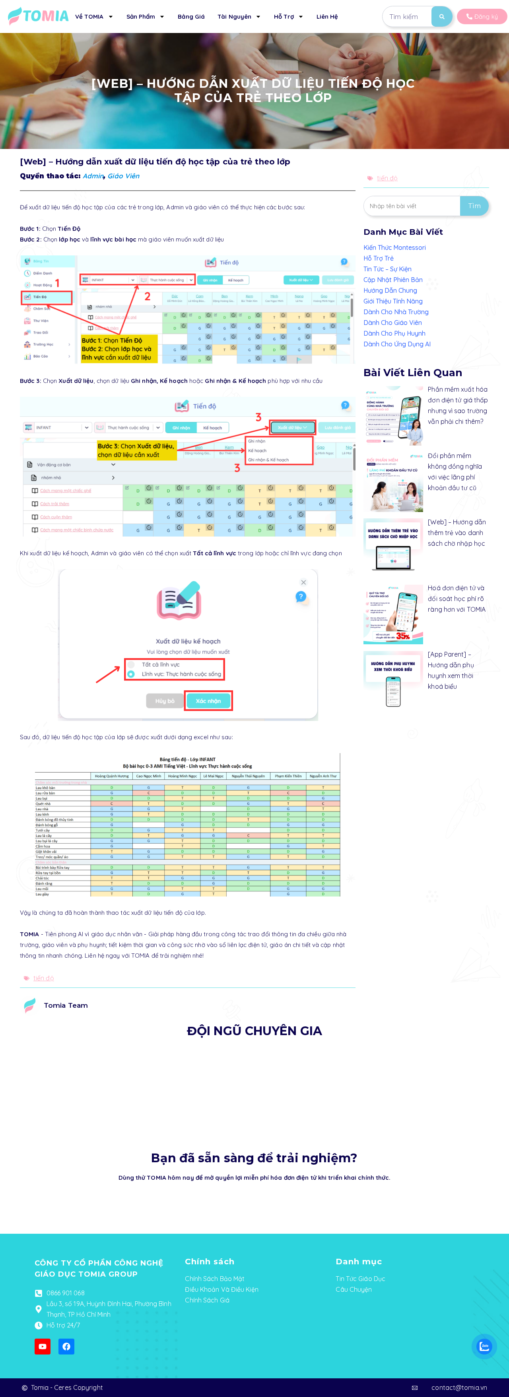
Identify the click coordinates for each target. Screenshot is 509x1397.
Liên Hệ (327, 16)
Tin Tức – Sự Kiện (387, 269)
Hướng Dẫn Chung (390, 290)
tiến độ (43, 978)
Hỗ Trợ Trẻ (378, 258)
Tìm (474, 206)
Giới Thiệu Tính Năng (393, 301)
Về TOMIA (89, 16)
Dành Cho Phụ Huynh (394, 333)
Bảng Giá (191, 16)
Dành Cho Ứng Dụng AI (397, 344)
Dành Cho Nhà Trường (396, 312)
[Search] (442, 16)
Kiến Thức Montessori (394, 247)
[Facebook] (66, 1346)
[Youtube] (43, 1346)
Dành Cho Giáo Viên (392, 323)
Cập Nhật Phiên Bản (393, 280)
